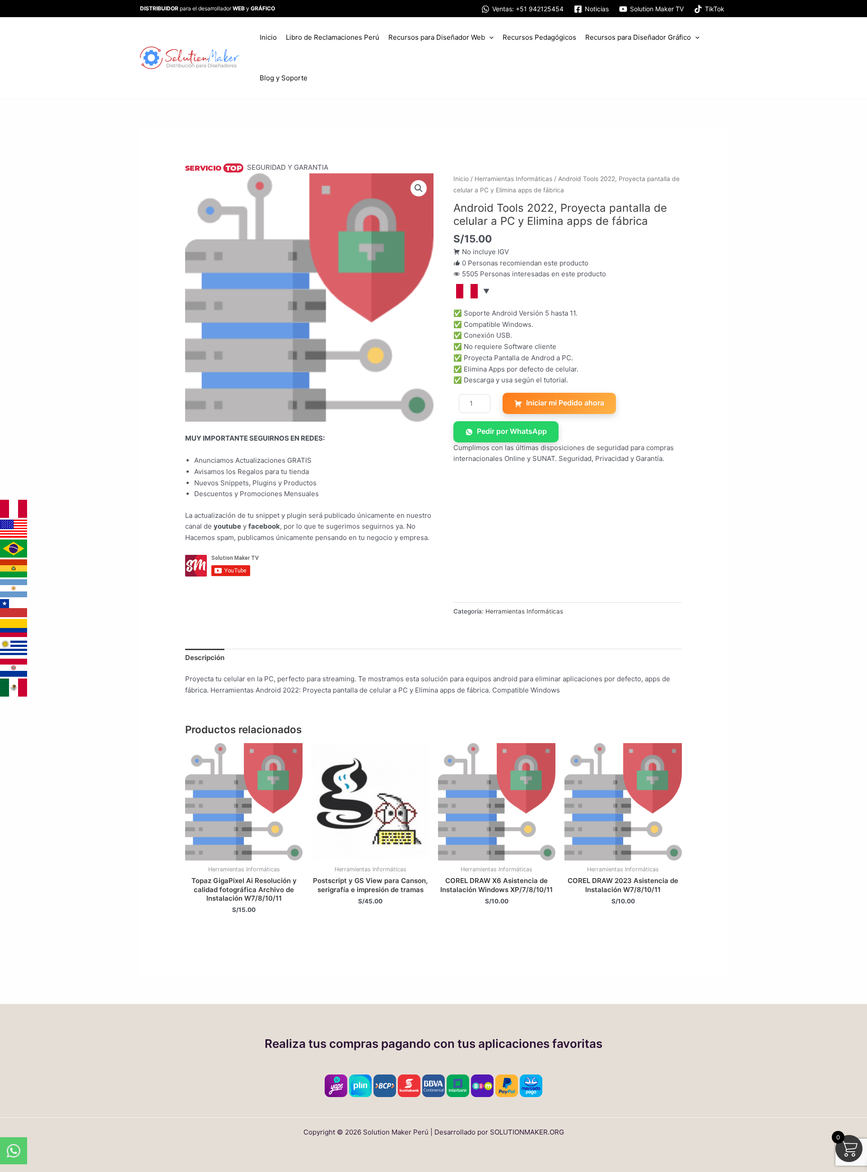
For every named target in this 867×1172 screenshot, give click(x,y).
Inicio (268, 37)
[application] (489, 37)
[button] (418, 188)
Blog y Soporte (284, 78)
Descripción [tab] (204, 657)
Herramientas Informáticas (513, 178)
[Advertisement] (567, 539)
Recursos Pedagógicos (539, 37)
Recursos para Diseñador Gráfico (638, 37)
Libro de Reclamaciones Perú (332, 37)
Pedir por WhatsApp (512, 431)
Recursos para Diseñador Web (436, 37)
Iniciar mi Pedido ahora (565, 402)
